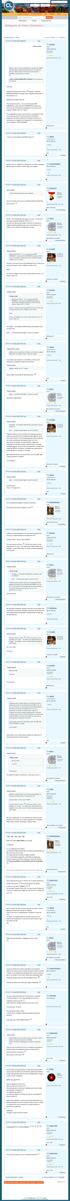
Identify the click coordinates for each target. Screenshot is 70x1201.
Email (59, 57)
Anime (59, 14)
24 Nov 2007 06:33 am (19, 832)
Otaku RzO (53, 880)
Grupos (34, 20)
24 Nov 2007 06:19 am (19, 499)
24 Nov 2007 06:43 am (19, 1122)
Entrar (53, 5)
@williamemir (62, 1117)
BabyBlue (32, 1198)
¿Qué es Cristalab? (36, 14)
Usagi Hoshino (55, 164)
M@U (51, 218)
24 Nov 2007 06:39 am (19, 1029)
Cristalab (44, 1198)
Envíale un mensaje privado (52, 57)
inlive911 (53, 996)
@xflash (63, 155)
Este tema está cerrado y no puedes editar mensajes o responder (24, 1182)
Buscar (49, 17)
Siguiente (62, 37)
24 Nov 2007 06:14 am (19, 385)
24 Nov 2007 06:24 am (19, 693)
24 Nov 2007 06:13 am (19, 286)
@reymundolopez (61, 209)
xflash (52, 137)
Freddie (52, 249)
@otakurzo (62, 899)
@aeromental (62, 524)
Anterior (53, 37)
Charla (17, 37)
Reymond (53, 188)
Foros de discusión (9, 37)
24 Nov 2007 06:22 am (19, 628)
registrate (62, 5)
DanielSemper (55, 502)
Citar (38, 41)
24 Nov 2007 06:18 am (19, 471)
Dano (51, 789)
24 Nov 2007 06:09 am (19, 41)
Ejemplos (52, 14)
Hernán (52, 44)
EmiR (51, 1069)
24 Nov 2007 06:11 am (19, 215)
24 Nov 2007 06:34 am (19, 904)
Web (60, 149)
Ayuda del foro (46, 20)
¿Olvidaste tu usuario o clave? (22, 5)
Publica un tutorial (23, 14)
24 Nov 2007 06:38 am (19, 992)
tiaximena (53, 608)
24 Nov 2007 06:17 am (19, 416)
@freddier (63, 281)
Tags (45, 14)
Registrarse (23, 20)
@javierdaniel (62, 827)
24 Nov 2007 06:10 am (19, 160)
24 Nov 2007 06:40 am (19, 1065)
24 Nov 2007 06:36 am (19, 934)
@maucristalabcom (60, 240)
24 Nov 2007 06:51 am (19, 1150)
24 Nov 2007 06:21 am (19, 604)
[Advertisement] (35, 31)
